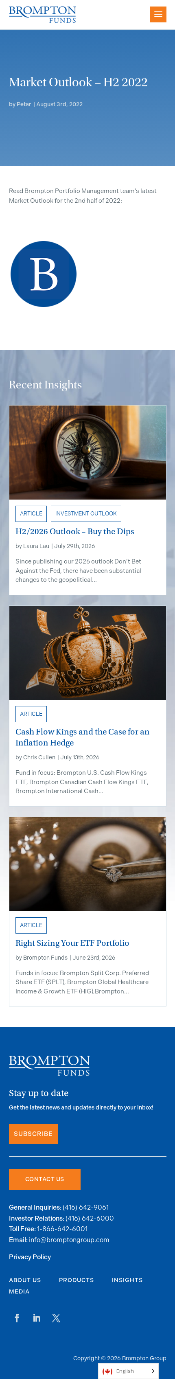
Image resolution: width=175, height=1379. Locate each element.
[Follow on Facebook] (17, 1318)
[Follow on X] (56, 1318)
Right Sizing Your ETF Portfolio (72, 943)
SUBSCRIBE (33, 1134)
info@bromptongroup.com (69, 1240)
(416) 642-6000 (90, 1218)
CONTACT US (44, 1179)
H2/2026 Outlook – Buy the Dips (74, 531)
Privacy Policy (30, 1257)
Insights (127, 1280)
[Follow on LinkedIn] (36, 1318)
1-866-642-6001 (62, 1229)
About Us (25, 1280)
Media (19, 1291)
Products (76, 1280)
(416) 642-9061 (86, 1207)
